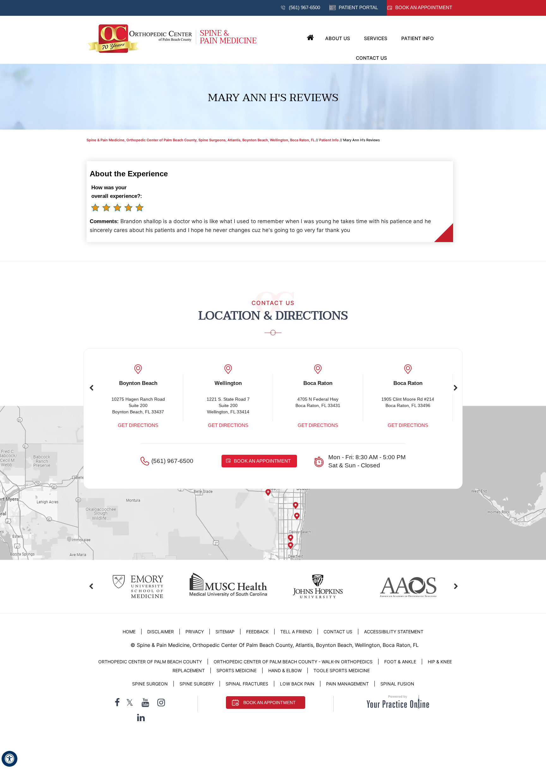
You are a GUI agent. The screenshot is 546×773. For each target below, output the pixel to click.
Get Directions (138, 425)
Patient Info (417, 38)
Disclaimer (161, 631)
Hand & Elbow (285, 670)
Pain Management (347, 683)
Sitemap (224, 631)
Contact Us (371, 58)
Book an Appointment (423, 7)
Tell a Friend (296, 631)
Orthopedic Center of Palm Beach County (150, 661)
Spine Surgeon (150, 683)
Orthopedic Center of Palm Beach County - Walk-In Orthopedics (293, 661)
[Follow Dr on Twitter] (130, 702)
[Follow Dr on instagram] (161, 702)
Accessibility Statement (393, 631)
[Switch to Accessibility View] (9, 759)
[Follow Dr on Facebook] (117, 702)
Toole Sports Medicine (341, 670)
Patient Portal (358, 7)
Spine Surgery (196, 683)
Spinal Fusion (397, 683)
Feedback (257, 631)
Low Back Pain (297, 683)
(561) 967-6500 (304, 7)
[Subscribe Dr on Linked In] (141, 717)
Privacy (194, 631)
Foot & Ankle (400, 661)
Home (310, 38)
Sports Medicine (236, 670)
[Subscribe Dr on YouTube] (145, 702)
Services (375, 38)
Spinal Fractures (247, 683)
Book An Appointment (269, 702)
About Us (337, 38)
